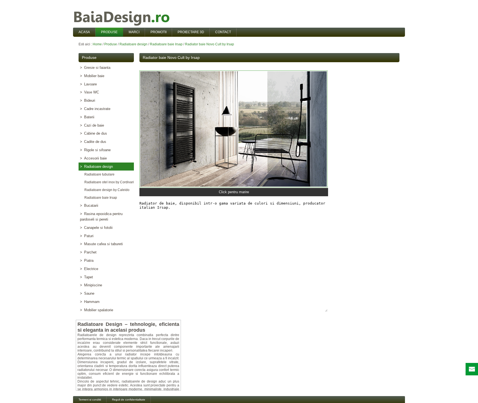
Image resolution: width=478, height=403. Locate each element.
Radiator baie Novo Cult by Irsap (209, 44)
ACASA (84, 32)
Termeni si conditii (90, 399)
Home (97, 44)
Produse (110, 44)
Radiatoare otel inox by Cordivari (108, 182)
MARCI (134, 32)
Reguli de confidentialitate (128, 399)
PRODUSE (109, 32)
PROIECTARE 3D (191, 32)
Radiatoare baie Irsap (166, 44)
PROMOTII (158, 32)
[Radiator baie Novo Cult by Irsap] (233, 129)
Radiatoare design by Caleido (106, 190)
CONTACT (223, 32)
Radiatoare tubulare (99, 174)
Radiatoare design (133, 44)
